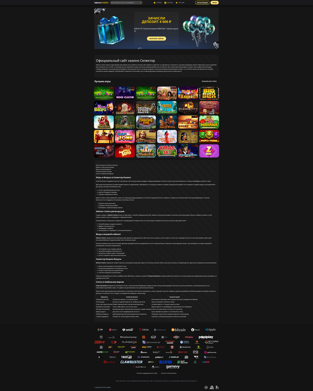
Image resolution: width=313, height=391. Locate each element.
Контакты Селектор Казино (168, 373)
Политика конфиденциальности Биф (147, 373)
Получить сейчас (156, 39)
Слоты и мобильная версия (104, 174)
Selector (101, 2)
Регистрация (202, 3)
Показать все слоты (209, 81)
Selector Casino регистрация (105, 167)
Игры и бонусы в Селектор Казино (107, 165)
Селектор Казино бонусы (104, 171)
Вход (214, 3)
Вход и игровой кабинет (103, 169)
